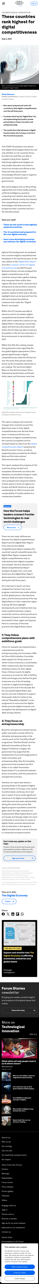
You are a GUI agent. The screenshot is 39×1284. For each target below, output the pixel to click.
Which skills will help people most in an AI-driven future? (19, 1062)
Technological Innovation (16, 13)
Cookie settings (20, 1278)
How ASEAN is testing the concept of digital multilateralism (22, 1099)
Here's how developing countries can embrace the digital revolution (19, 240)
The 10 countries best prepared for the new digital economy (19, 233)
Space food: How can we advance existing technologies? (21, 1122)
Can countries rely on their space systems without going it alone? (24, 1088)
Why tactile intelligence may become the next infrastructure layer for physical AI (23, 1111)
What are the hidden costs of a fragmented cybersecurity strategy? (24, 1077)
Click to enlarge (19, 395)
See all (33, 1034)
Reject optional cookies (20, 1267)
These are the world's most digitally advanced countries (20, 226)
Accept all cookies (20, 1273)
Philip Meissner (8, 94)
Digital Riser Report (27, 261)
